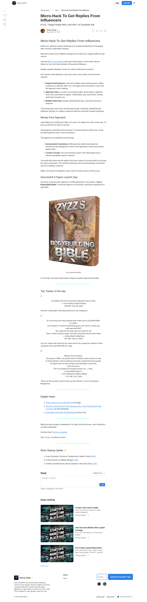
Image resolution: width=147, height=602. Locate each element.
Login (117, 3)
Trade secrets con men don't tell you (59, 403)
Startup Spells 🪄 (46, 10)
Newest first (97, 473)
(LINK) (93, 456)
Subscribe (127, 3)
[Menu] (134, 2)
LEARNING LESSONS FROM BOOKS (60, 412)
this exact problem (57, 61)
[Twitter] (99, 584)
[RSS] (104, 584)
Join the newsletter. (60, 432)
